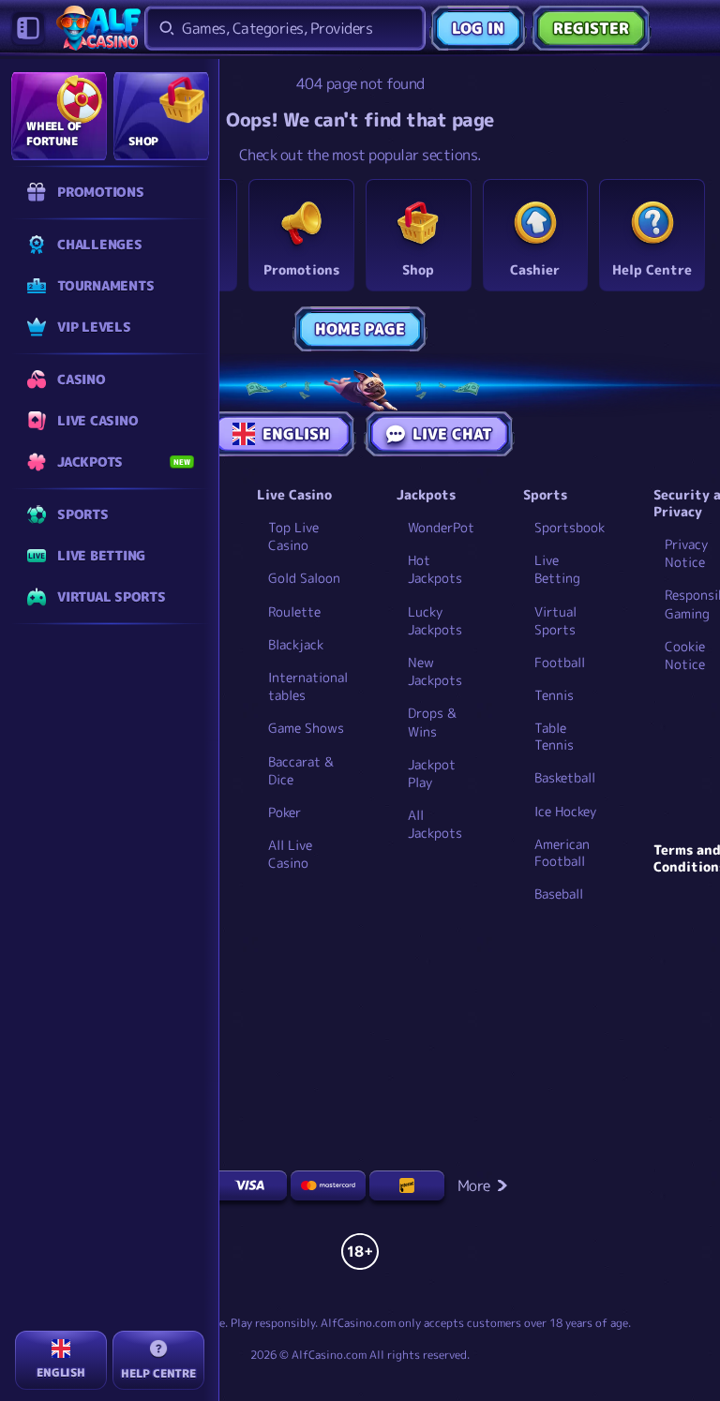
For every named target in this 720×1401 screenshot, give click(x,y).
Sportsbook (569, 527)
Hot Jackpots (435, 569)
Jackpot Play (432, 773)
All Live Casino (290, 854)
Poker (284, 812)
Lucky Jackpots (435, 620)
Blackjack (295, 644)
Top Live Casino (293, 536)
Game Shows (306, 728)
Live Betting (557, 569)
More (474, 1185)
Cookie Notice (685, 655)
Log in (478, 28)
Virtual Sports (555, 620)
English (296, 434)
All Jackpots (435, 824)
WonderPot (441, 527)
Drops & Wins (432, 721)
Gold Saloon (304, 578)
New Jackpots (435, 671)
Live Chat (452, 434)
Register (591, 28)
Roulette (294, 611)
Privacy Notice (686, 553)
